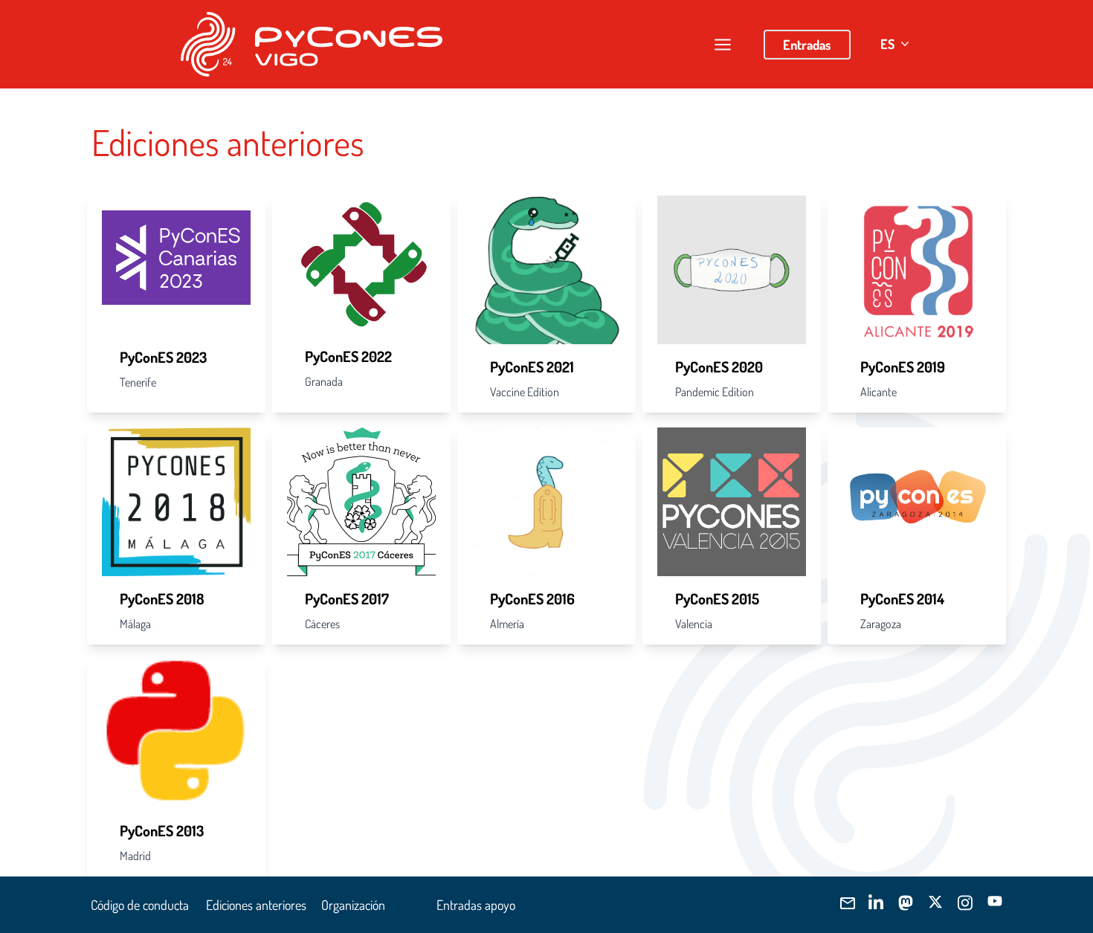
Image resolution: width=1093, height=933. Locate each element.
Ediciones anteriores (256, 905)
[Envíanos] (846, 903)
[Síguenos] (875, 902)
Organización (353, 905)
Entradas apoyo (475, 905)
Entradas (807, 44)
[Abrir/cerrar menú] (723, 44)
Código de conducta (140, 905)
